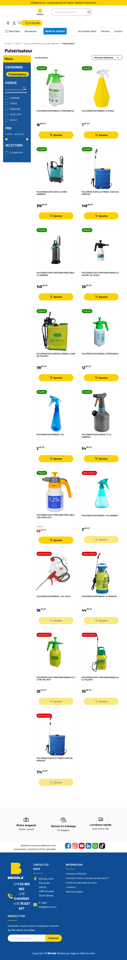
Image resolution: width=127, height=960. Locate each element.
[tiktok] (102, 845)
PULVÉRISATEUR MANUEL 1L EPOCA (98, 111)
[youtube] (81, 845)
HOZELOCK (15, 114)
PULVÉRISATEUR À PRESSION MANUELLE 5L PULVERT (100, 678)
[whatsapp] (95, 845)
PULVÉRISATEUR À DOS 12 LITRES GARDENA (52, 193)
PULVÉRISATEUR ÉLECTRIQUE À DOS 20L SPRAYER (100, 193)
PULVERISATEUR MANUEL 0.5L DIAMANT (100, 515)
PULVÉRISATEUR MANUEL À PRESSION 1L (100, 354)
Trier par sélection (107, 57)
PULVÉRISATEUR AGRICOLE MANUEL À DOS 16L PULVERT (56, 355)
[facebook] (68, 845)
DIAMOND (15, 98)
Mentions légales (74, 891)
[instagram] (74, 845)
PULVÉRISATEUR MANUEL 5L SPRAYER (99, 596)
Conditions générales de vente (81, 882)
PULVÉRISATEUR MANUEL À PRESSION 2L (55, 111)
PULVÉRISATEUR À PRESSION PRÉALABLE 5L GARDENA (55, 274)
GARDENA (15, 109)
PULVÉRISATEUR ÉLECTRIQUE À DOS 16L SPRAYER (55, 759)
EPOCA (13, 103)
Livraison (71, 887)
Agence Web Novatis (82, 953)
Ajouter (57, 134)
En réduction (16, 152)
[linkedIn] (88, 845)
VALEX (13, 120)
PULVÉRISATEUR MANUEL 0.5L (50, 434)
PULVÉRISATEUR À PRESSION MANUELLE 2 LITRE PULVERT (56, 678)
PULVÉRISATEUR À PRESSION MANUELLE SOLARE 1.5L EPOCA (100, 274)
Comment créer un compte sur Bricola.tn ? (87, 878)
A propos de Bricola (76, 873)
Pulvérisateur (18, 74)
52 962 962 (34, 23)
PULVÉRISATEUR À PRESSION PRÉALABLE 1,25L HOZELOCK (55, 516)
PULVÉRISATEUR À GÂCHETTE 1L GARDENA (97, 435)
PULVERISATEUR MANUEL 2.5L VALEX (53, 596)
